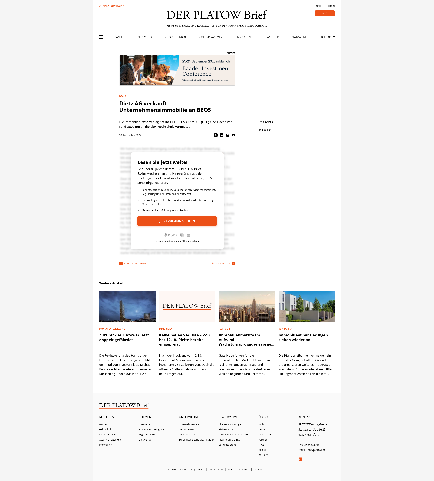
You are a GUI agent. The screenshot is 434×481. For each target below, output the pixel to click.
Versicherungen (175, 37)
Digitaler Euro (147, 434)
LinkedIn (300, 459)
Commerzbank (187, 434)
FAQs (261, 444)
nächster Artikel (220, 263)
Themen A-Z (146, 424)
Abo (324, 13)
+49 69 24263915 (309, 445)
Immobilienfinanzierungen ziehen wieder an (303, 337)
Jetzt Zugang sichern (177, 221)
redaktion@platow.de (312, 450)
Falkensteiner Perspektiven (234, 434)
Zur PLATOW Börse (111, 6)
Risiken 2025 (226, 429)
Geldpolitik (144, 37)
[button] (216, 135)
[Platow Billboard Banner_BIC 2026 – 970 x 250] (177, 70)
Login (331, 5)
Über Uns (325, 37)
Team (262, 429)
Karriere (263, 454)
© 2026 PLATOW (177, 469)
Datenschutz (216, 469)
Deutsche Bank (187, 429)
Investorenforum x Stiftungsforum (229, 442)
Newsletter (271, 37)
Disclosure (243, 469)
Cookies (258, 469)
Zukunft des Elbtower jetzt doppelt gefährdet (124, 337)
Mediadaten (265, 434)
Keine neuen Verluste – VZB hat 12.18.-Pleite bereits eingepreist (184, 339)
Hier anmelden (191, 240)
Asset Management (211, 37)
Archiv (262, 424)
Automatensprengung (151, 429)
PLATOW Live (299, 37)
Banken (119, 37)
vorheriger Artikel (135, 263)
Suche (318, 5)
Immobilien (243, 37)
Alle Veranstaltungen (230, 424)
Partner (263, 439)
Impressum (197, 469)
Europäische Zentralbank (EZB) (196, 439)
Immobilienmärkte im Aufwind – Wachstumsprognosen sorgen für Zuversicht (246, 341)
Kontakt (263, 449)
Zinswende (145, 439)
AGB (230, 469)
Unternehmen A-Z (189, 424)
